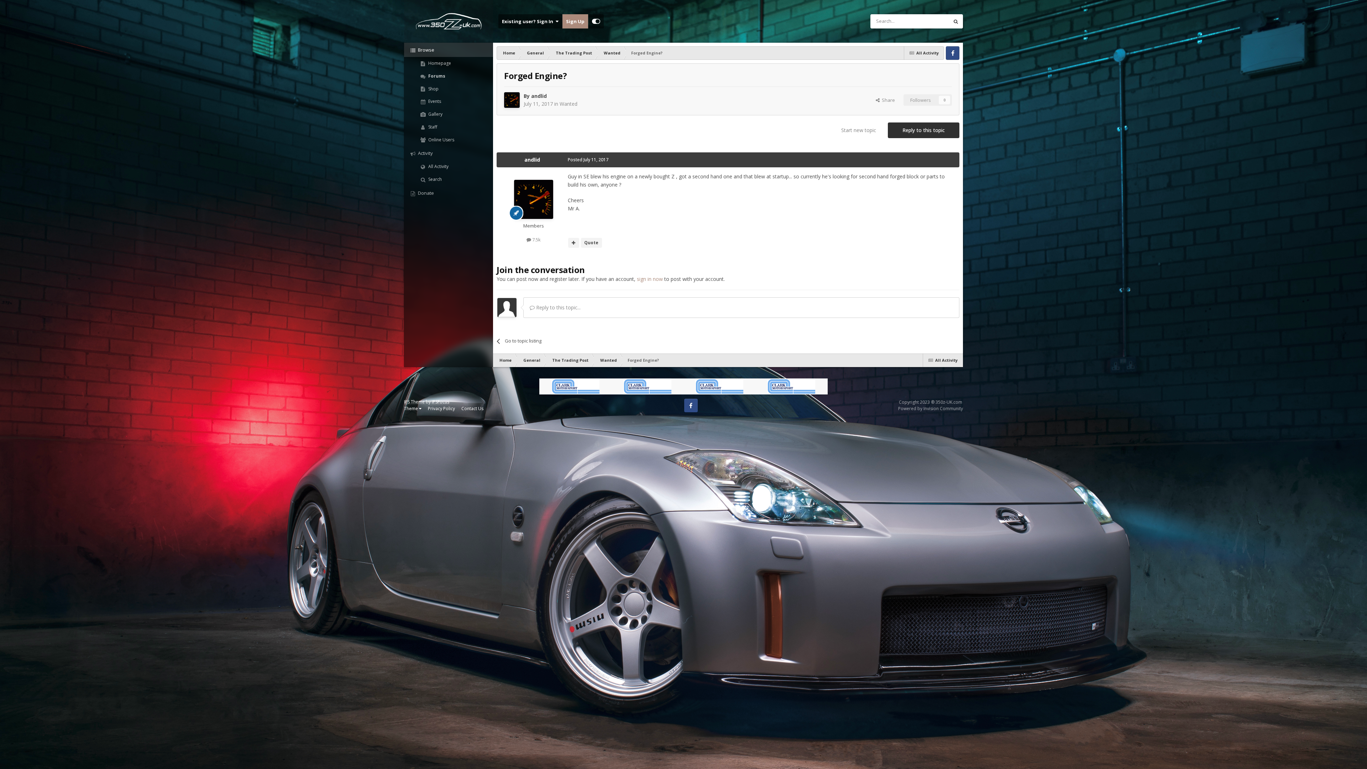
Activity (425, 153)
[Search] (956, 21)
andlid (539, 96)
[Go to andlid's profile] (512, 100)
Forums (436, 76)
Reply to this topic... (558, 307)
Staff (432, 127)
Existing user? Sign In (528, 21)
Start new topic (858, 130)
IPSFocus (440, 402)
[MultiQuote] (573, 243)
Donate (425, 193)
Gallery (434, 114)
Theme (411, 409)
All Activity (438, 166)
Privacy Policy (441, 409)
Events (434, 101)
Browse (425, 50)
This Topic (928, 21)
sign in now (650, 279)
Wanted (568, 103)
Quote (591, 243)
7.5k (536, 239)
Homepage (439, 63)
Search (434, 179)
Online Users (440, 140)
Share (887, 100)
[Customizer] (596, 21)
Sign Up (575, 21)
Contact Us (472, 409)
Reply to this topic (923, 130)
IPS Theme (414, 402)
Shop (433, 89)
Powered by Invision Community (930, 409)
